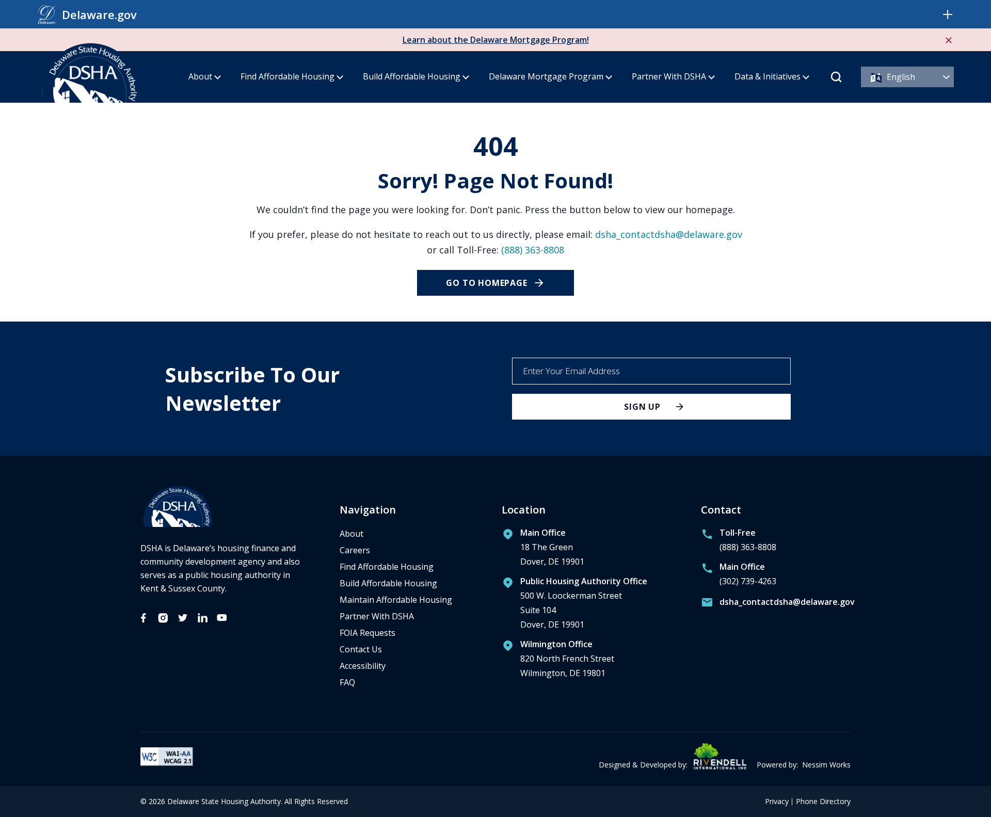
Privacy (777, 801)
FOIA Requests (367, 632)
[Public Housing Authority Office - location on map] (574, 605)
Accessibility (363, 665)
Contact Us (361, 649)
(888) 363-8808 (532, 250)
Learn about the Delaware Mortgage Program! (496, 39)
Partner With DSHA (669, 76)
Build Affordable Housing (411, 76)
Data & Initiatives (767, 76)
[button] (947, 14)
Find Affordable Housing (287, 76)
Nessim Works (826, 765)
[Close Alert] (949, 40)
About (200, 76)
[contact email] (776, 604)
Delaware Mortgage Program (546, 76)
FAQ (347, 682)
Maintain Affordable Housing (396, 599)
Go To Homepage (486, 283)
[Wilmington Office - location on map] (558, 661)
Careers (355, 550)
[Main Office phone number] (738, 576)
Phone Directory (823, 801)
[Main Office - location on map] (543, 549)
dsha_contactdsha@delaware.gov (668, 234)
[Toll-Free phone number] (738, 542)
